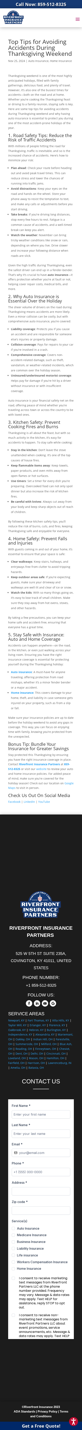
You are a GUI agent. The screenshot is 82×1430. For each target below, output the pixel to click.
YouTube (44, 802)
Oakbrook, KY (17, 1030)
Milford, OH (49, 1044)
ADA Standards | (25, 1411)
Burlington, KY (56, 1030)
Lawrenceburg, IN (59, 1063)
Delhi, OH (37, 1053)
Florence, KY (57, 1025)
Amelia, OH (18, 1068)
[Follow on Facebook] (29, 1003)
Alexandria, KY (45, 1034)
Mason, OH (36, 1058)
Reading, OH (24, 1049)
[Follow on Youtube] (45, 1003)
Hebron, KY (36, 1030)
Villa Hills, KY (60, 1020)
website (41, 769)
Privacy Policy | (48, 1411)
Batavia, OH (36, 1068)
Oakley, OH (23, 1039)
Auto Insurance (38, 61)
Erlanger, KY (38, 1025)
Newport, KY (16, 1020)
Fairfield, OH (16, 1063)
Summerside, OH (27, 1044)
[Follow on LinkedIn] (37, 1003)
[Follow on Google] (53, 1003)
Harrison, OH (36, 1063)
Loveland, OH (17, 1058)
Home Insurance (61, 61)
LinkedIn (30, 802)
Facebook (14, 802)
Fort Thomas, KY (38, 1020)
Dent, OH (21, 1053)
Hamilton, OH (55, 1058)
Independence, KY (20, 1034)
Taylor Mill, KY (17, 1025)
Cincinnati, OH (55, 1053)
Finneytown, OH (45, 1049)
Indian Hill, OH (43, 1039)
